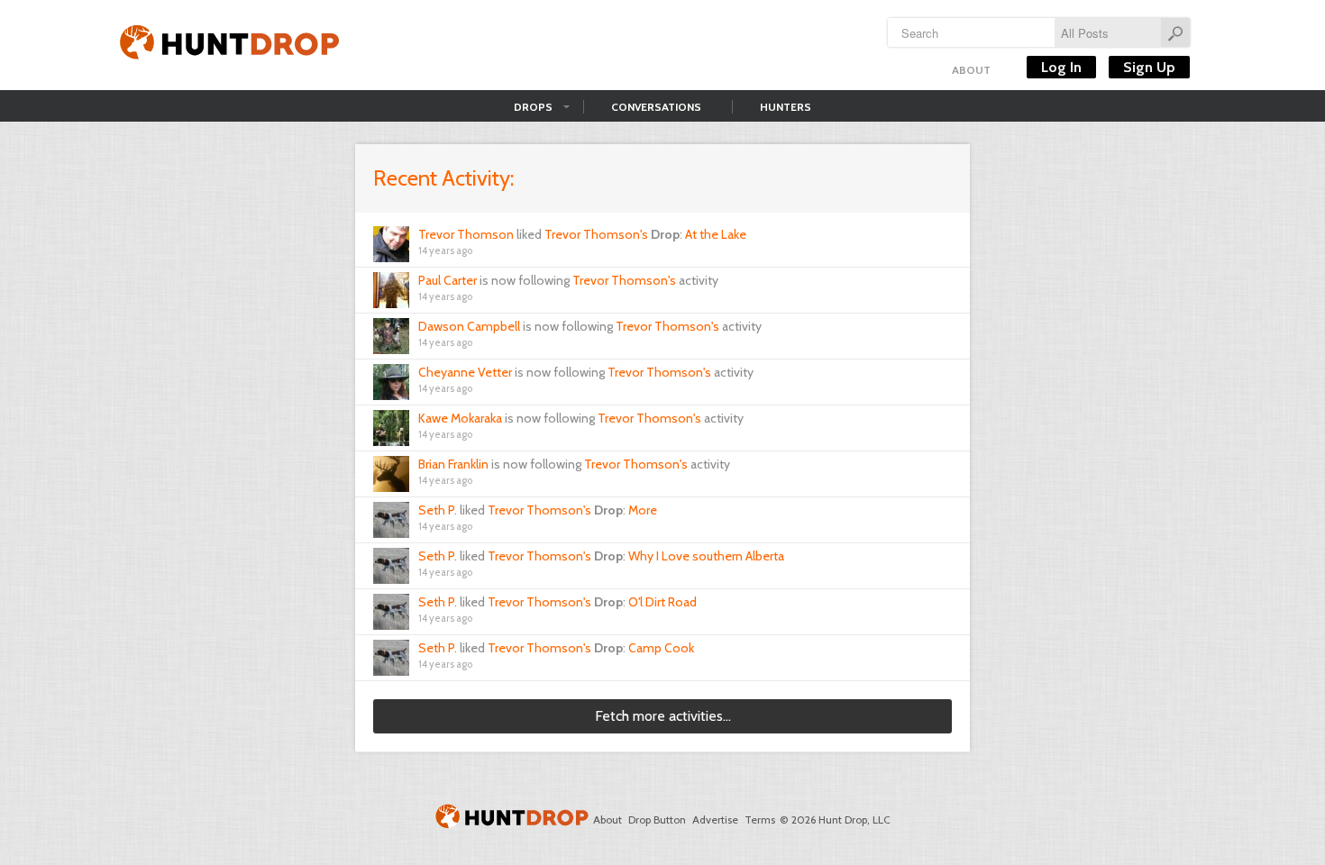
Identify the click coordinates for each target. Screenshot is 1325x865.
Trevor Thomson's (596, 234)
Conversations (656, 107)
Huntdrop (230, 45)
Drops (533, 107)
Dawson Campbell (469, 326)
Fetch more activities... (663, 715)
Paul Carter (447, 280)
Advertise (715, 819)
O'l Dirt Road (662, 602)
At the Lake (715, 234)
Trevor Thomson (466, 234)
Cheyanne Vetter (465, 372)
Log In (1061, 67)
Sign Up (1149, 67)
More (642, 510)
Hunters (785, 107)
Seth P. (437, 510)
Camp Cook (661, 648)
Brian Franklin (453, 464)
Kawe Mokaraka (460, 418)
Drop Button (657, 819)
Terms (760, 819)
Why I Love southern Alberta (706, 556)
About (971, 70)
